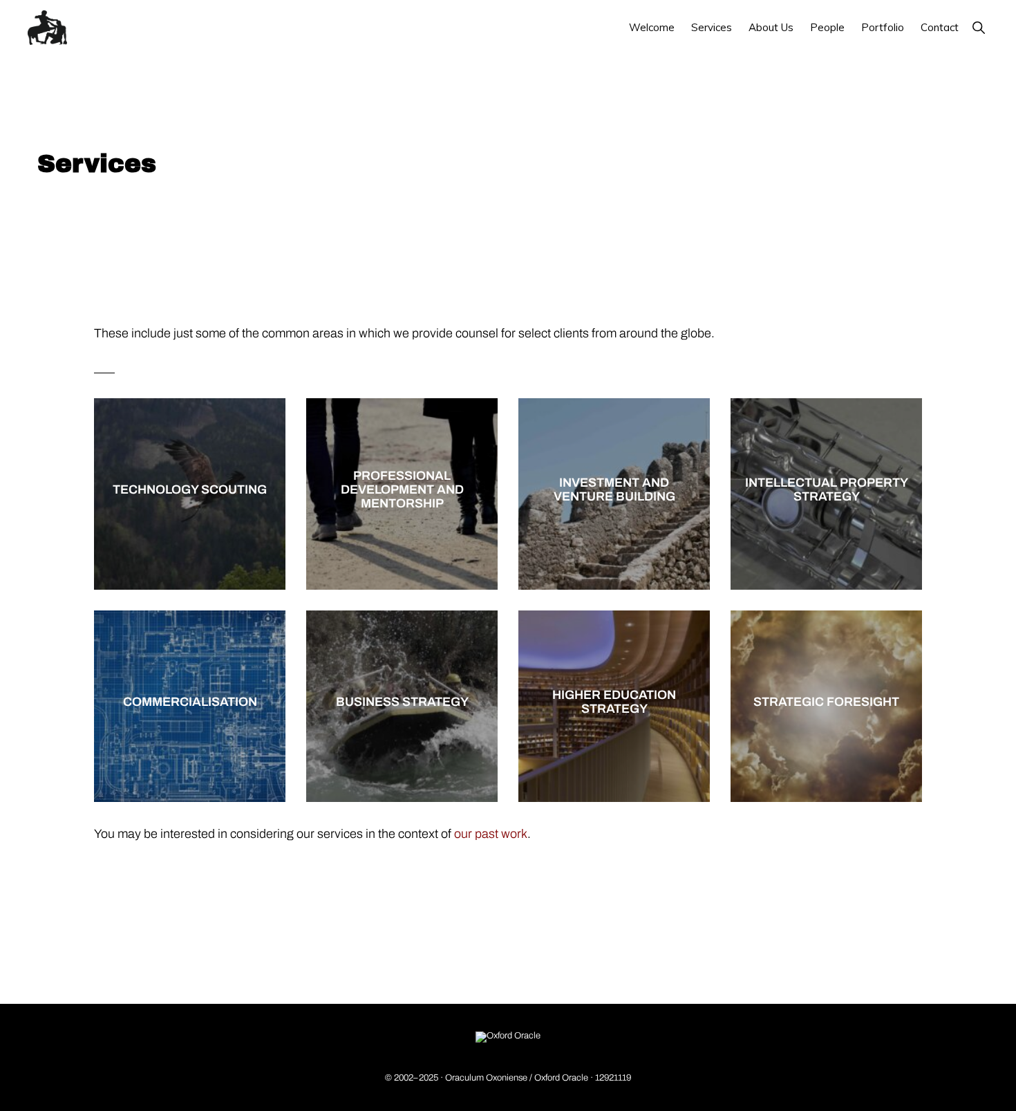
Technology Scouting (190, 490)
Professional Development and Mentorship (402, 490)
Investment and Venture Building (614, 490)
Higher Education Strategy (614, 702)
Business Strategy (402, 702)
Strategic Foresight (826, 702)
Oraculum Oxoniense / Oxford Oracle (516, 1078)
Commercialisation (190, 702)
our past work (490, 834)
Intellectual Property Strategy (826, 490)
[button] (978, 27)
